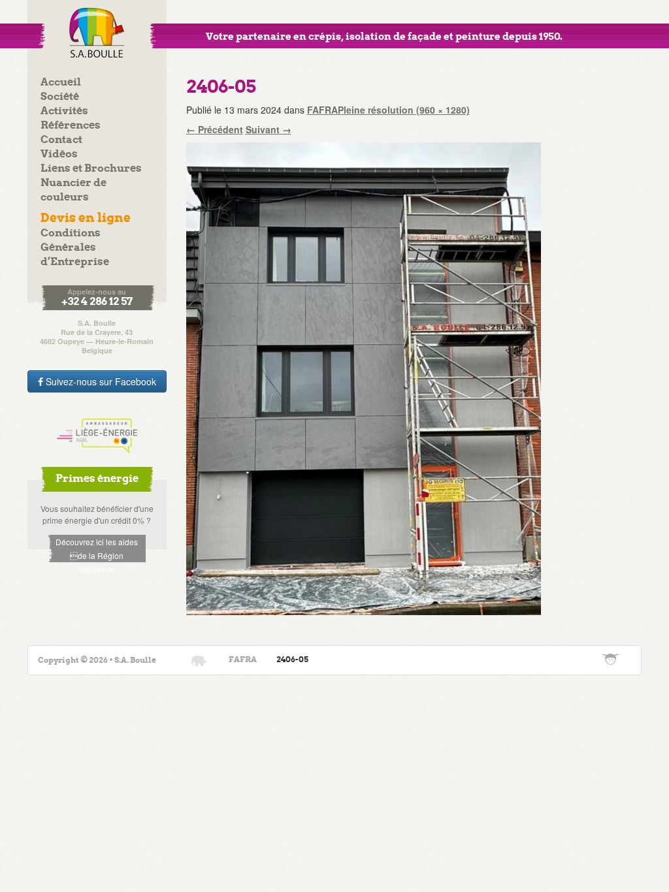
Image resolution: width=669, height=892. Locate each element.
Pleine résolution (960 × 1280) (404, 109)
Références (71, 125)
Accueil (61, 82)
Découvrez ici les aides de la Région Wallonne (97, 549)
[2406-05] (363, 377)
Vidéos (59, 154)
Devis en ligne (86, 218)
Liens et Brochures (91, 168)
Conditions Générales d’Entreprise (75, 248)
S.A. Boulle (97, 32)
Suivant (268, 129)
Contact (61, 140)
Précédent (214, 129)
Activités (64, 111)
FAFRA (322, 109)
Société (60, 97)
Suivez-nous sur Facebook (99, 381)
